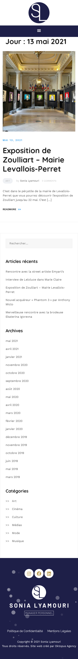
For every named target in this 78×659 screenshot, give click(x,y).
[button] (39, 30)
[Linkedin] (49, 573)
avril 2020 (12, 405)
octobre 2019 (15, 453)
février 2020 (14, 421)
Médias (17, 525)
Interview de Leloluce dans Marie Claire (33, 279)
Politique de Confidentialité (25, 631)
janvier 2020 (14, 429)
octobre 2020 (15, 373)
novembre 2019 (16, 445)
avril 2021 (12, 349)
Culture (17, 517)
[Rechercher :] (39, 243)
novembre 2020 (17, 365)
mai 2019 (12, 469)
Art (7, 181)
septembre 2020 (17, 381)
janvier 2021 (14, 357)
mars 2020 (13, 413)
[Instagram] (29, 573)
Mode (16, 533)
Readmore (12, 209)
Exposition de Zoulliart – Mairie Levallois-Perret (33, 160)
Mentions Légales (59, 631)
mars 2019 (13, 477)
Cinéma (17, 509)
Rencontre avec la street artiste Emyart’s (35, 271)
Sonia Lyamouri (29, 180)
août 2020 (13, 389)
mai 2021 (12, 341)
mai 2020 (12, 397)
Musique (18, 541)
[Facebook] (39, 573)
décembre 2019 (16, 437)
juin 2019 (12, 461)
